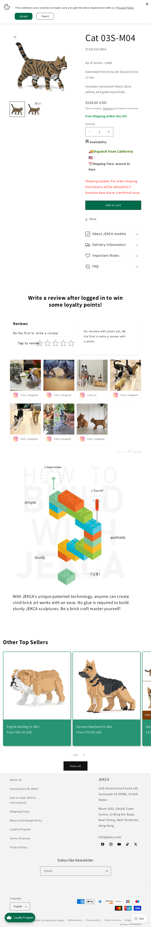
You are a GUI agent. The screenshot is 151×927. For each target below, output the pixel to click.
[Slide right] (84, 755)
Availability (98, 142)
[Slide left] (67, 755)
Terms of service (113, 920)
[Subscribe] (106, 871)
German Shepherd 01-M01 (94, 727)
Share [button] (93, 219)
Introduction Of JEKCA (24, 789)
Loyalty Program (20, 829)
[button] (113, 234)
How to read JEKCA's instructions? (23, 800)
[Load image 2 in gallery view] (34, 109)
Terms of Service (20, 838)
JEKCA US (39, 920)
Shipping (108, 108)
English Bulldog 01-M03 (23, 727)
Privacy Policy (18, 847)
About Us (16, 779)
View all (75, 766)
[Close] (147, 4)
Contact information (130, 924)
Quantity (90, 124)
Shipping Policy (19, 811)
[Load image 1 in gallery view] (17, 109)
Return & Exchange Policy (26, 820)
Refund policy (75, 920)
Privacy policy (93, 920)
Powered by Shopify (54, 920)
